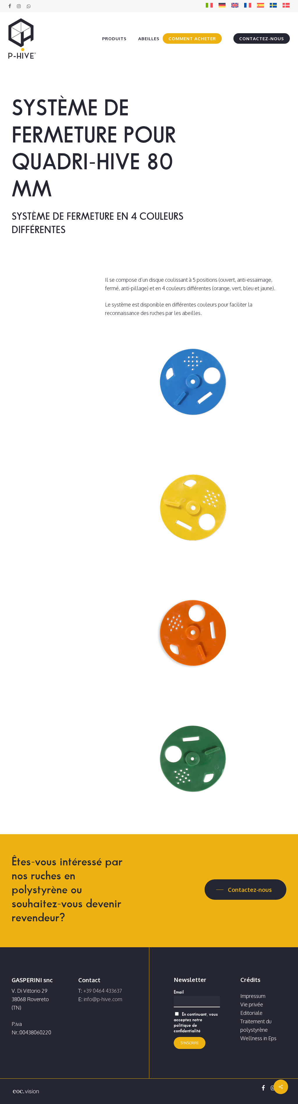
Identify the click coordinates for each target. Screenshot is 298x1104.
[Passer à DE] (222, 6)
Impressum (252, 996)
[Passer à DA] (286, 6)
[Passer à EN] (234, 6)
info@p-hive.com (103, 999)
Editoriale (251, 1013)
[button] (245, 889)
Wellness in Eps (258, 1038)
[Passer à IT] (209, 6)
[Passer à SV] (273, 6)
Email (179, 992)
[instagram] (19, 6)
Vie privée (251, 1004)
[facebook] (9, 6)
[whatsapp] (28, 6)
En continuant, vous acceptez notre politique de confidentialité (196, 1022)
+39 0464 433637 (102, 990)
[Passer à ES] (260, 6)
